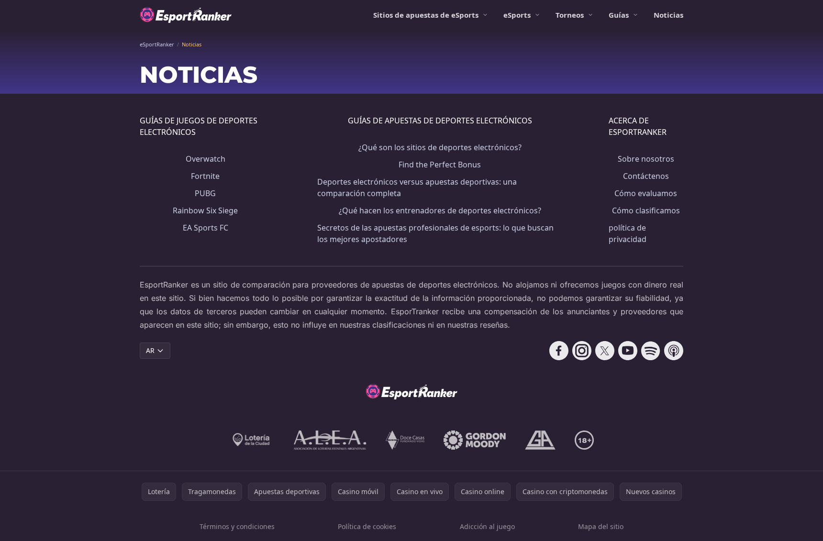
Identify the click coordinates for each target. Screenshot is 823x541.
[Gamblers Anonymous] (540, 440)
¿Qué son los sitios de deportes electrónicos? (440, 147)
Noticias (668, 15)
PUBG (205, 193)
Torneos (570, 15)
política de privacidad (627, 233)
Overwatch (205, 159)
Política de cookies (367, 526)
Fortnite (205, 176)
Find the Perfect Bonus (440, 164)
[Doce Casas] (405, 440)
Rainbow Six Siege (205, 210)
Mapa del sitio (600, 526)
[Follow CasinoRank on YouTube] (627, 350)
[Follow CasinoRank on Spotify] (650, 350)
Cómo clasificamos (646, 210)
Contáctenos (646, 176)
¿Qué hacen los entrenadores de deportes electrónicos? (440, 210)
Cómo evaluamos (645, 193)
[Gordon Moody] (475, 440)
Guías (619, 15)
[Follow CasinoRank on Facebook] (558, 350)
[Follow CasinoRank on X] (604, 350)
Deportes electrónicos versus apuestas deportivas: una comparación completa (417, 188)
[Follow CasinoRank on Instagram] (581, 350)
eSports (517, 15)
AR (150, 350)
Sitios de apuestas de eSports (425, 15)
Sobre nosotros (646, 159)
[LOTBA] (252, 440)
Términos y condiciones (237, 526)
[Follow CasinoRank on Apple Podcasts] (673, 350)
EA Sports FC (205, 227)
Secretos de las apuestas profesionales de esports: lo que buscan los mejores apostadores (435, 233)
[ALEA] (330, 440)
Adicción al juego (487, 526)
